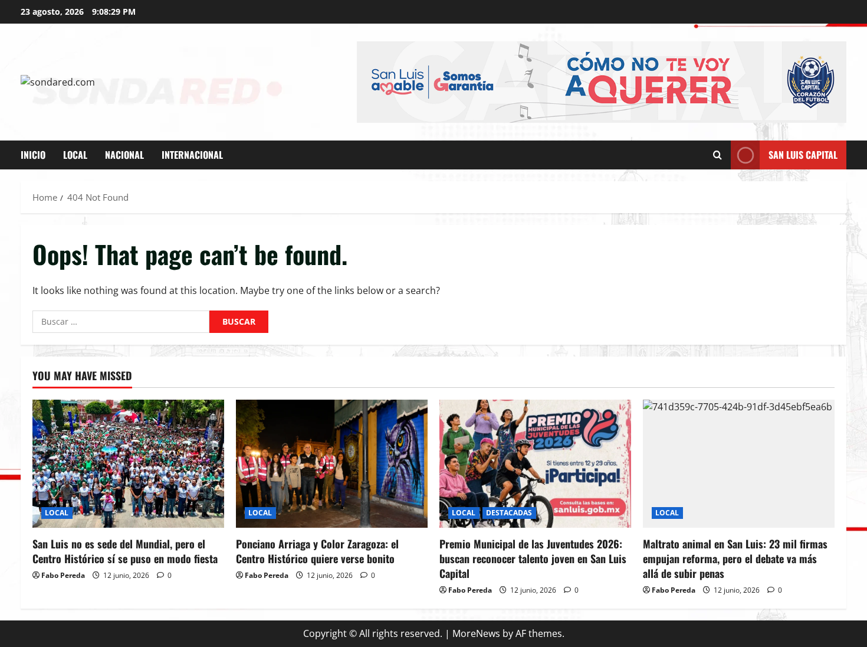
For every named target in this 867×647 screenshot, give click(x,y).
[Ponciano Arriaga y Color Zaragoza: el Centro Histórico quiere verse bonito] (332, 464)
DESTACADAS (509, 513)
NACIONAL (124, 155)
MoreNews (476, 633)
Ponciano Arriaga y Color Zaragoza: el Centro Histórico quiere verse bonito (317, 551)
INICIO (33, 155)
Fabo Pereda (63, 575)
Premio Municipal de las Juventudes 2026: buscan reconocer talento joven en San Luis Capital (532, 558)
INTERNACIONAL (192, 155)
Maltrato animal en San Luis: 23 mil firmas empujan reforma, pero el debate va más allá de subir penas (735, 558)
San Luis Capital (803, 155)
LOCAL (75, 155)
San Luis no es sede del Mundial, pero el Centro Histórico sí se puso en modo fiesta (125, 551)
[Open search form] (717, 154)
